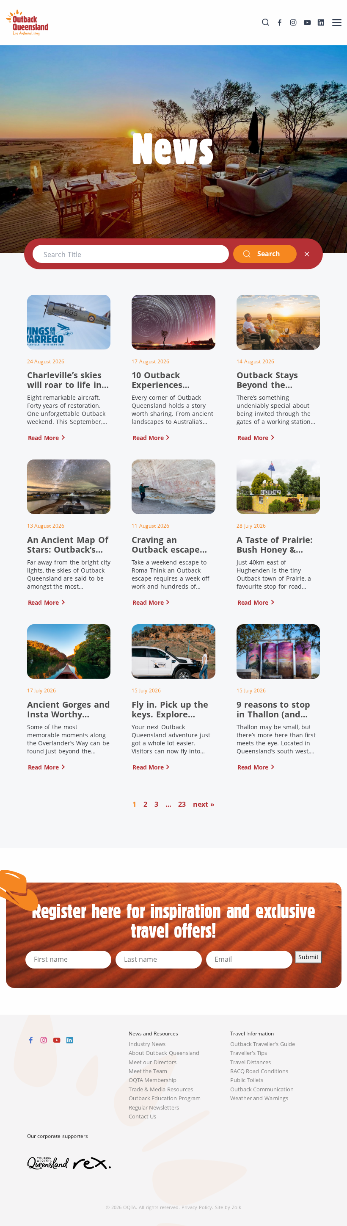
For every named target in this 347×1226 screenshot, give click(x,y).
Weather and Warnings (259, 1098)
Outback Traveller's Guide (262, 1044)
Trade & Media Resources (161, 1089)
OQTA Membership (153, 1080)
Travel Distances (250, 1062)
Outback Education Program (165, 1098)
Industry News (147, 1044)
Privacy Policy (197, 1207)
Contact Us (143, 1116)
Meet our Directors (153, 1062)
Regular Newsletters (154, 1107)
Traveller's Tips (248, 1053)
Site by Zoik (228, 1207)
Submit (308, 957)
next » (204, 804)
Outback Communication (262, 1089)
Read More (43, 438)
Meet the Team (148, 1071)
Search (268, 253)
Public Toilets (247, 1080)
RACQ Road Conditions (259, 1071)
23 (182, 804)
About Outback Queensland (164, 1053)
